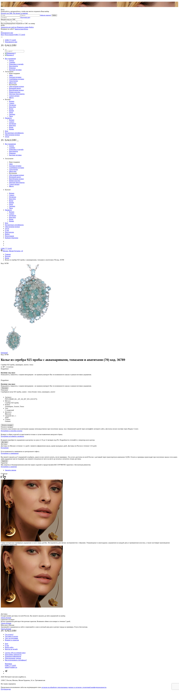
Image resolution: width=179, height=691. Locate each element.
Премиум (8, 118)
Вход (2, 34)
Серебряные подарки (16, 79)
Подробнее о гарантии (9, 467)
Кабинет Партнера (11, 238)
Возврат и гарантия (12, 640)
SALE (7, 136)
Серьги (11, 103)
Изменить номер (23, 27)
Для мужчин (13, 81)
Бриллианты (13, 66)
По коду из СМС (7, 13)
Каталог (8, 256)
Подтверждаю (6, 689)
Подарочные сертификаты (14, 133)
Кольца (11, 101)
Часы (11, 116)
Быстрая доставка (15, 70)
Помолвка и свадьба (16, 64)
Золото (11, 60)
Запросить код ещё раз (9, 27)
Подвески (12, 105)
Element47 (4, 353)
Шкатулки (12, 83)
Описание (5, 388)
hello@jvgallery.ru (11, 667)
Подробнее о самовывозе (10, 453)
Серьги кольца (14, 96)
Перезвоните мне (7, 33)
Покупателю (9, 232)
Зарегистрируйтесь (21, 29)
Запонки (12, 114)
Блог (6, 131)
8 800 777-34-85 (19, 34)
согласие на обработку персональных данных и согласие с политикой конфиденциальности (73, 687)
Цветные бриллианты (17, 94)
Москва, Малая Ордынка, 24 (13, 251)
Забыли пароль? (45, 15)
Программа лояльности (13, 654)
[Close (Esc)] (1, 31)
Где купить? (9, 634)
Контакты (8, 663)
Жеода (11, 97)
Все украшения (10, 58)
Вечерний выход (15, 88)
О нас (7, 230)
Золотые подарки (15, 77)
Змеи (11, 75)
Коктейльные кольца (16, 90)
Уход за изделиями (11, 638)
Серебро (12, 62)
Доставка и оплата (11, 636)
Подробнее (5, 448)
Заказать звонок (10, 470)
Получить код (25, 17)
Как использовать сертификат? (16, 660)
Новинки (12, 68)
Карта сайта (9, 647)
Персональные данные (13, 658)
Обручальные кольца (16, 86)
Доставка (4, 442)
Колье (11, 109)
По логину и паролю (20, 13)
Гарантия (4, 461)
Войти (31, 27)
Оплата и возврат (7, 425)
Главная (8, 254)
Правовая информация (13, 656)
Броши (11, 110)
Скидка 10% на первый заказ (15, 653)
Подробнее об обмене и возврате (12, 436)
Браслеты (12, 107)
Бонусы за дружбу (11, 649)
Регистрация (9, 34)
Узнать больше (6, 618)
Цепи (11, 112)
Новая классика (14, 92)
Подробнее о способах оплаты (11, 431)
